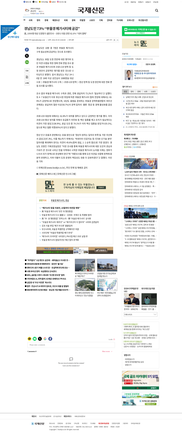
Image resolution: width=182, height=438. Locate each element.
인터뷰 (109, 20)
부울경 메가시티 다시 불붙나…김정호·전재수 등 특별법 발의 (67, 214)
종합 (125, 91)
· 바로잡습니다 (129, 359)
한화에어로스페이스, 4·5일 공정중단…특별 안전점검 (143, 186)
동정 (146, 141)
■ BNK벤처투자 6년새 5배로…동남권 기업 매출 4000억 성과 (48, 289)
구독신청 (155, 2)
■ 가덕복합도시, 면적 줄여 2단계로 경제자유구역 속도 (45, 278)
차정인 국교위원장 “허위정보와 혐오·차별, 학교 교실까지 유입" (147, 236)
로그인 (127, 2)
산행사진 (143, 144)
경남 (67, 200)
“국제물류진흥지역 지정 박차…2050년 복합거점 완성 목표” (131, 309)
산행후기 (135, 144)
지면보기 (140, 2)
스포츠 (92, 20)
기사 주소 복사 (27, 77)
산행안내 (127, 144)
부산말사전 (143, 20)
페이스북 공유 (27, 50)
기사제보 (92, 423)
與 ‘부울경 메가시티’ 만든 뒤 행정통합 (57, 211)
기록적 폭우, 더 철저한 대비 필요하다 (137, 326)
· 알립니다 (127, 364)
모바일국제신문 (135, 423)
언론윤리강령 (116, 423)
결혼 (138, 141)
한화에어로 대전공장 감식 (134, 189)
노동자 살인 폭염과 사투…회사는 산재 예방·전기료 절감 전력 (146, 172)
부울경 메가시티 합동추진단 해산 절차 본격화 (60, 239)
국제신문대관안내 (79, 416)
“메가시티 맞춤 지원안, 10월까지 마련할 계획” (61, 207)
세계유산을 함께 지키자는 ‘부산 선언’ (137, 329)
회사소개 (52, 423)
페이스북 (28, 2)
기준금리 (138, 59)
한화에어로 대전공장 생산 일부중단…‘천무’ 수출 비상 (143, 193)
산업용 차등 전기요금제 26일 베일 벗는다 (106, 275)
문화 (74, 20)
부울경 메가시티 (57, 200)
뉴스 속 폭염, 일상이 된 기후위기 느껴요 (138, 344)
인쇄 (27, 71)
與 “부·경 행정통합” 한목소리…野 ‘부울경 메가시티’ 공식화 (66, 218)
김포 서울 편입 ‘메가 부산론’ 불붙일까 (57, 225)
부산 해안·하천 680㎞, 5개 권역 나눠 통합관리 (106, 294)
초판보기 (148, 2)
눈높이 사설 (130, 324)
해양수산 (56, 20)
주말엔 (82, 20)
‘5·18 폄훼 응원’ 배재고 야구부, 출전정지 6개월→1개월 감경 (146, 239)
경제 (46, 20)
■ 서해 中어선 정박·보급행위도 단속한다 (41, 271)
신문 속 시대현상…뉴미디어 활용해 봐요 (138, 346)
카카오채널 (44, 2)
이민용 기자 (27, 40)
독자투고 (84, 423)
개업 (133, 141)
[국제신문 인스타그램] (66, 173)
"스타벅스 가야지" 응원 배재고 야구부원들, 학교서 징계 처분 (146, 228)
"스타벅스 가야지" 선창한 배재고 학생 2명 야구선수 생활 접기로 (147, 221)
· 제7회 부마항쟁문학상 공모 (134, 362)
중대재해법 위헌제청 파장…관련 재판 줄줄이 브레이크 (144, 178)
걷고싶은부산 (57, 416)
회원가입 (133, 2)
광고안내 (68, 423)
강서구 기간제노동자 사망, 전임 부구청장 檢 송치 (142, 175)
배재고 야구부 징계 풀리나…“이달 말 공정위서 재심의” (144, 246)
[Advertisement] (93, 61)
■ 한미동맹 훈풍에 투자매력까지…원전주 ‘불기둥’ (44, 264)
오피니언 (130, 20)
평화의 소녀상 (148, 59)
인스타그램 (62, 2)
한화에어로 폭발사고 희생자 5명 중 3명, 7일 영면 (142, 182)
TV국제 (120, 20)
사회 (30, 20)
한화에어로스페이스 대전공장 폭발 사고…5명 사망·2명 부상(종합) (148, 196)
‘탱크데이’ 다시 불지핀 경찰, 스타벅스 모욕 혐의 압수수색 (145, 231)
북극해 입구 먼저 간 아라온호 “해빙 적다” (84, 275)
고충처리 (125, 423)
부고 (150, 141)
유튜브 (54, 2)
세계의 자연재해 (127, 59)
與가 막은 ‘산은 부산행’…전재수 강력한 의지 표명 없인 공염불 (145, 338)
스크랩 (27, 83)
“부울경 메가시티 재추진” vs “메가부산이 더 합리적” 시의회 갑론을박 (70, 222)
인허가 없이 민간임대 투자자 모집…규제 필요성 (140, 335)
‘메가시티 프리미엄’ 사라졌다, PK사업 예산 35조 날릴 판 (65, 236)
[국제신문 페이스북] (47, 173)
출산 (142, 141)
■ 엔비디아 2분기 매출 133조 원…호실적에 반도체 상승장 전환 (49, 267)
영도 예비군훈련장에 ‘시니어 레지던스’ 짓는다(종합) (84, 294)
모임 (129, 141)
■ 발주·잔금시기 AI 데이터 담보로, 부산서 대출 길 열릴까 (47, 286)
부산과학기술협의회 (45, 416)
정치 (38, 20)
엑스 (36, 2)
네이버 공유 (27, 62)
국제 (66, 20)
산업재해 (129, 156)
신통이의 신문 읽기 (133, 341)
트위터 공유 (27, 56)
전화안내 (60, 423)
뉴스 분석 (130, 333)
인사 (125, 141)
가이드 (128, 147)
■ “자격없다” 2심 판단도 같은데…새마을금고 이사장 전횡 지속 (49, 260)
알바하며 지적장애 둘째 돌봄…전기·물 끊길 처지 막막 (148, 309)
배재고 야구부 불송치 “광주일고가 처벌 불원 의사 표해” (144, 242)
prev (123, 379)
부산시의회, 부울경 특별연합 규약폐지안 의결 (60, 229)
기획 (101, 20)
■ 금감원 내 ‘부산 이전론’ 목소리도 (38, 282)
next (157, 379)
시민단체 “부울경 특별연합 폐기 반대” (57, 232)
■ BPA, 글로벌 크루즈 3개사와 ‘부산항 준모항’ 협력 (45, 275)
